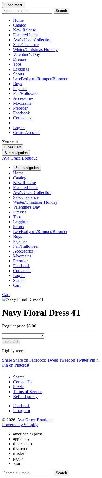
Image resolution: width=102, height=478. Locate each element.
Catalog (19, 25)
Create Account (26, 132)
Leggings (21, 69)
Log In (19, 127)
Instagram (21, 410)
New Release (24, 30)
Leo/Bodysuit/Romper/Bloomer (40, 79)
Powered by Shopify (20, 424)
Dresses (19, 59)
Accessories (23, 98)
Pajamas (20, 88)
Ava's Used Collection (32, 39)
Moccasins (22, 103)
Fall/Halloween (26, 93)
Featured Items (25, 35)
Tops (17, 64)
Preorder (20, 108)
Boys (17, 83)
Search (19, 377)
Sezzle (18, 386)
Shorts (18, 74)
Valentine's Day (26, 54)
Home (18, 20)
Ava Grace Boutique (20, 158)
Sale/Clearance (26, 44)
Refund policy (25, 396)
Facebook (21, 113)
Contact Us (22, 382)
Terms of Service (27, 391)
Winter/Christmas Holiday (35, 49)
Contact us (22, 118)
